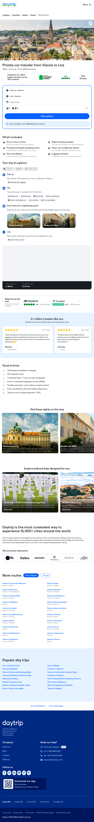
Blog (4, 751)
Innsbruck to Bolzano (55, 675)
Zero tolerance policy (63, 812)
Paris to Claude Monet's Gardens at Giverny (64, 679)
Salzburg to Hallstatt (10, 679)
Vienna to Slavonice (10, 590)
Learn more (47, 451)
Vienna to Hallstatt (54, 688)
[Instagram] (9, 773)
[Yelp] (29, 773)
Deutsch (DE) (31, 802)
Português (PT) (58, 802)
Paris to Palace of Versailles (12, 688)
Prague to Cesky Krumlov (12, 682)
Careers (5, 755)
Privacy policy (30, 812)
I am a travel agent (56, 706)
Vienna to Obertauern (55, 633)
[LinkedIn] (14, 773)
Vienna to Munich (53, 590)
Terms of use (6, 812)
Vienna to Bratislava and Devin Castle (16, 675)
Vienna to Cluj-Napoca (55, 596)
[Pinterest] (19, 773)
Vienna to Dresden (9, 608)
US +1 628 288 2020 (52, 751)
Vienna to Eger (52, 583)
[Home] (9, 5)
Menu (85, 5)
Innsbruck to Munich (55, 669)
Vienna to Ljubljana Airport (12, 614)
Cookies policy (18, 812)
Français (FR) (44, 802)
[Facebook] (4, 773)
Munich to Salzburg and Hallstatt (60, 685)
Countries (16, 15)
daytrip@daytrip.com (53, 760)
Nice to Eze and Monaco (56, 682)
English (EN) (6, 802)
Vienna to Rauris (53, 639)
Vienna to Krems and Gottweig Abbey (16, 672)
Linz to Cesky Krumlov (10, 666)
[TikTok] (24, 773)
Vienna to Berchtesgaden (57, 602)
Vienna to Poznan (53, 614)
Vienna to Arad (53, 627)
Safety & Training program (45, 812)
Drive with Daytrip (38, 706)
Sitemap (6, 759)
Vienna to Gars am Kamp (56, 608)
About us (6, 747)
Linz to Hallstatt (53, 666)
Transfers (6, 15)
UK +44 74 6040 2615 (53, 755)
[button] (27, 339)
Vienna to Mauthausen (11, 633)
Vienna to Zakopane (10, 639)
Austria (25, 15)
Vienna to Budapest (10, 669)
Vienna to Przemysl (54, 621)
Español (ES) (19, 802)
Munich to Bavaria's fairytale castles (16, 685)
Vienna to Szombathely (11, 596)
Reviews (83, 78)
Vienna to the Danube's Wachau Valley (62, 672)
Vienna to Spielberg (10, 602)
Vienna (33, 15)
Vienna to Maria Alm (10, 627)
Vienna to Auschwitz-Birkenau (14, 583)
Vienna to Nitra (8, 621)
